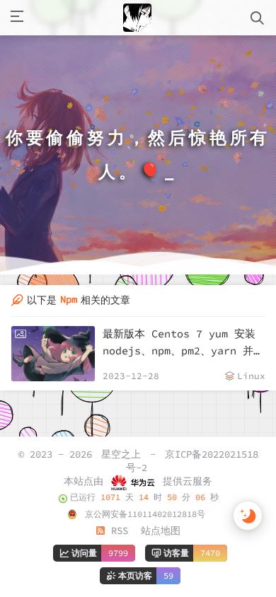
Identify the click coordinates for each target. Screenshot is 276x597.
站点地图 (160, 530)
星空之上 (121, 454)
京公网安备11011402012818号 (142, 514)
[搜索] (257, 18)
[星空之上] (137, 17)
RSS (116, 530)
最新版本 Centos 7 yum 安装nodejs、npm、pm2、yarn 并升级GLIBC (183, 343)
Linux (251, 376)
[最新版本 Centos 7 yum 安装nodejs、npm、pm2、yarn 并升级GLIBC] (53, 353)
